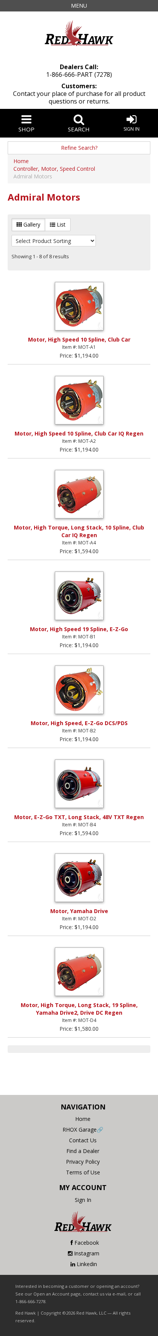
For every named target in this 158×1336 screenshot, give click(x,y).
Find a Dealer (82, 1151)
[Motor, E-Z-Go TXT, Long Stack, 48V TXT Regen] (79, 783)
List (60, 224)
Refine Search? (79, 147)
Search (79, 129)
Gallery (31, 224)
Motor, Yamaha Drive (79, 911)
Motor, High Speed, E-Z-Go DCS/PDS (79, 723)
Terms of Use (83, 1172)
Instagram (86, 1253)
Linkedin (87, 1264)
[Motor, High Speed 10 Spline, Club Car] (79, 306)
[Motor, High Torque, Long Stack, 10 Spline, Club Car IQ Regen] (79, 494)
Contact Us (83, 1140)
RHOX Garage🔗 (83, 1129)
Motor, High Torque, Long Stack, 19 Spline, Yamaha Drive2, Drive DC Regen (79, 1008)
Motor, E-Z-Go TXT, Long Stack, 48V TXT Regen (79, 817)
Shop (26, 129)
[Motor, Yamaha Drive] (79, 877)
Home (83, 1118)
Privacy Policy (83, 1161)
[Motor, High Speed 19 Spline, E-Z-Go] (79, 596)
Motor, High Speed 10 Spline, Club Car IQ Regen (79, 433)
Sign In (131, 129)
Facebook (86, 1242)
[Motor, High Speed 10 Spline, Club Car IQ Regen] (79, 400)
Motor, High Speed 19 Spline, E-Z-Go (79, 629)
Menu (79, 5)
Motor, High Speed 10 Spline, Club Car (79, 339)
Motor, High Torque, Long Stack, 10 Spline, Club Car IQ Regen (79, 531)
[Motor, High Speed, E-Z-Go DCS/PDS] (79, 690)
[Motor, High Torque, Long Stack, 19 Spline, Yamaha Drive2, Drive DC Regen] (79, 971)
